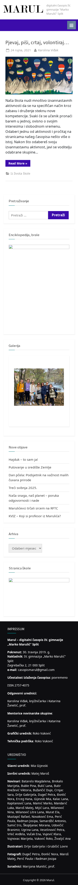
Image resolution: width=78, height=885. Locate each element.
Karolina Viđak (48, 50)
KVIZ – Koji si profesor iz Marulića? (35, 516)
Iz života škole (20, 173)
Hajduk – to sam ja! (23, 459)
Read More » (19, 164)
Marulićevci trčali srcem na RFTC (33, 508)
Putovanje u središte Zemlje (30, 467)
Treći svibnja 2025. (23, 488)
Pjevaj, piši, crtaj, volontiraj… (37, 42)
